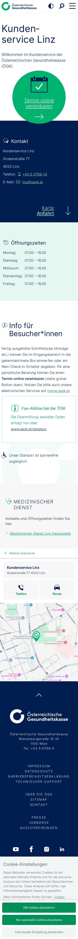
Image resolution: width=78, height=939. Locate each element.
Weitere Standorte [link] (22, 553)
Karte (45, 210)
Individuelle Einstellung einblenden (39, 932)
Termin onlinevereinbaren (39, 103)
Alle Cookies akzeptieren (39, 907)
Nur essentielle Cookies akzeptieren (39, 920)
